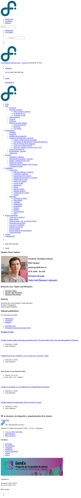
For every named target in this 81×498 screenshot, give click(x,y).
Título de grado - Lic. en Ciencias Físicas (23, 221)
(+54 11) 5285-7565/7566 (13, 432)
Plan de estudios (19, 189)
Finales (16, 187)
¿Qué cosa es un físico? (17, 217)
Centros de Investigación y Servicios (21, 138)
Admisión (17, 202)
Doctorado (12, 196)
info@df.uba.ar (9, 82)
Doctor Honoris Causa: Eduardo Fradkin (13, 371)
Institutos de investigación (17, 136)
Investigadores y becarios (17, 151)
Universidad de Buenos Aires (10, 63)
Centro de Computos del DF (23, 145)
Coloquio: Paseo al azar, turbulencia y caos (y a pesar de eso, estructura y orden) (25, 356)
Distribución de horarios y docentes (21, 159)
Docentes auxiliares (15, 110)
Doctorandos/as (19, 211)
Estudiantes (9, 168)
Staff (6, 106)
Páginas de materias (15, 162)
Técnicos (12, 119)
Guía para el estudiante (16, 225)
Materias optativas (20, 191)
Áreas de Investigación (16, 149)
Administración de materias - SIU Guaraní (23, 164)
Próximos (7, 332)
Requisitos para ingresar (17, 223)
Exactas (24, 63)
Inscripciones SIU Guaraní (22, 176)
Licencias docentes (20, 125)
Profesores (12, 108)
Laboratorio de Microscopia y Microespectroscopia (30, 142)
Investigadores (10, 130)
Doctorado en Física (20, 198)
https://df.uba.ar (10, 436)
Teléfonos (12, 121)
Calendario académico (16, 157)
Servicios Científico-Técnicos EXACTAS (27, 147)
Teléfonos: (8, 68)
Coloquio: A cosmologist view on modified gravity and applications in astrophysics (25, 387)
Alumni (7, 234)
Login (7, 248)
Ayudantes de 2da (19, 115)
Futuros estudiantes (11, 215)
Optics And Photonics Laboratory (42, 280)
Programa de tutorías (16, 227)
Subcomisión (18, 200)
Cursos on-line (18, 183)
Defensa (16, 208)
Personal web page (36, 276)
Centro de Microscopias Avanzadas (25, 140)
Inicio (7, 104)
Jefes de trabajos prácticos (22, 111)
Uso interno (9, 32)
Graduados (8, 447)
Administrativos (14, 117)
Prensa (7, 455)
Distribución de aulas (21, 179)
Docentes (8, 155)
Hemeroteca (18, 185)
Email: (7, 78)
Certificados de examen (21, 193)
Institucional (9, 19)
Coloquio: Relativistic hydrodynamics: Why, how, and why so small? (21, 402)
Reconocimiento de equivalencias (20, 230)
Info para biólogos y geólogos (23, 172)
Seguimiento (18, 206)
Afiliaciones (13, 153)
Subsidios (12, 132)
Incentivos (12, 134)
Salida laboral (13, 219)
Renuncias (17, 127)
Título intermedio (15, 232)
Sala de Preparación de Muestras (24, 144)
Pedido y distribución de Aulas (19, 161)
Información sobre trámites (18, 123)
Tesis (15, 213)
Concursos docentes (16, 166)
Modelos (16, 210)
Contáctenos (5, 420)
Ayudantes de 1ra (19, 113)
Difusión (8, 23)
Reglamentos (18, 204)
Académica (9, 21)
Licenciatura (13, 170)
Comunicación (10, 236)
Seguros (16, 195)
